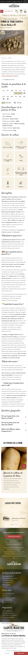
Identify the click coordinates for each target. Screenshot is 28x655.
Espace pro (20, 1)
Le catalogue (8, 1)
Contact (2, 1)
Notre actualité (6, 584)
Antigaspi (4, 15)
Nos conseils (22, 15)
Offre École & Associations (9, 615)
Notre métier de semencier (9, 578)
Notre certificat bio (7, 611)
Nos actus (13, 15)
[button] (6, 11)
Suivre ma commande (8, 593)
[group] (14, 519)
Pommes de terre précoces (10, 18)
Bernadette (17, 232)
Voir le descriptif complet (10, 76)
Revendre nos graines (8, 613)
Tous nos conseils (7, 602)
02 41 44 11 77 (14, 541)
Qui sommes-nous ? (7, 576)
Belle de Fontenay (6, 232)
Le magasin (14, 1)
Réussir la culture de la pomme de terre (13, 475)
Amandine (21, 230)
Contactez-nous (14, 536)
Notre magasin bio (7, 582)
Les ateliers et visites (8, 580)
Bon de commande (7, 600)
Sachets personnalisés (8, 617)
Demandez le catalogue (8, 598)
